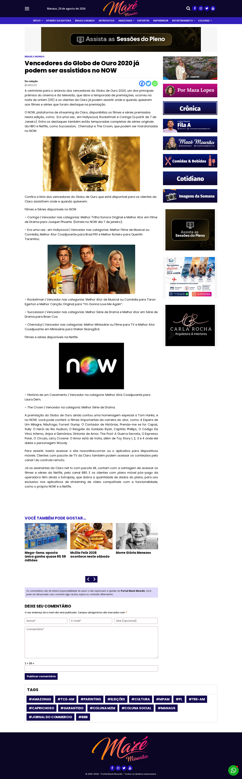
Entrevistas (106, 20)
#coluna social (136, 708)
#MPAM (162, 699)
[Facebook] (142, 83)
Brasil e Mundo (85, 20)
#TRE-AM (197, 699)
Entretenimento (182, 20)
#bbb (83, 717)
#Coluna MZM (102, 708)
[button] (233, 770)
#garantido (71, 708)
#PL (179, 699)
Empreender (160, 20)
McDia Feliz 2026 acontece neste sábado (90, 554)
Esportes (143, 20)
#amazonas (40, 699)
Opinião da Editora (58, 20)
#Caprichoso (41, 708)
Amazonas (125, 20)
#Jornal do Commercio (50, 717)
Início (37, 20)
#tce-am (65, 699)
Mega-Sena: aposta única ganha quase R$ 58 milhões (45, 556)
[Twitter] (148, 83)
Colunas (204, 20)
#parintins (91, 699)
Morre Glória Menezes (133, 552)
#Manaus (166, 708)
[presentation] (88, 579)
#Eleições (116, 699)
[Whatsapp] (155, 83)
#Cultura (140, 699)
